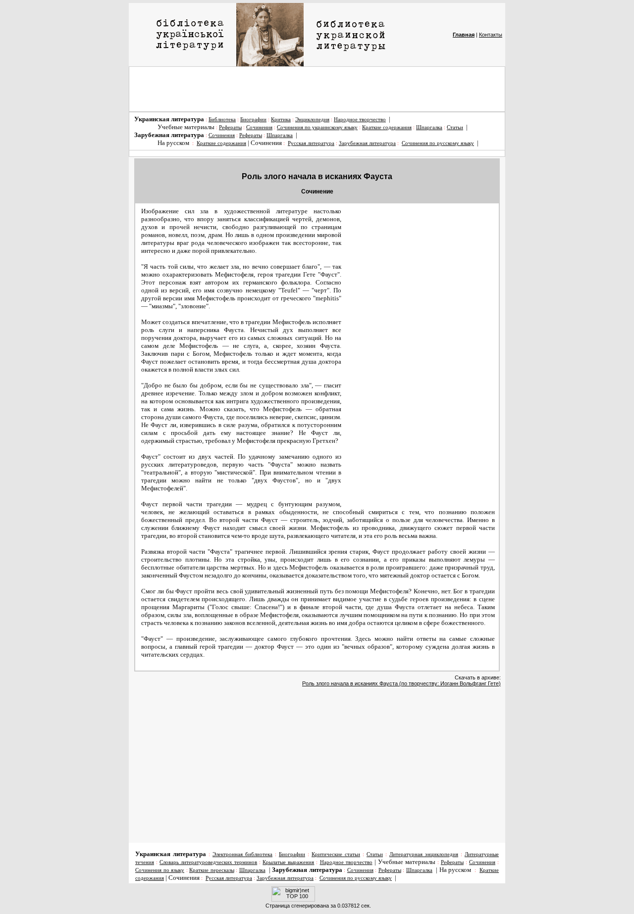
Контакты (490, 35)
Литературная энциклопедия (423, 854)
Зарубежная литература (367, 143)
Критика (281, 119)
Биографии (253, 119)
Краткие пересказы (211, 870)
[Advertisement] (317, 89)
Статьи (455, 127)
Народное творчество (360, 119)
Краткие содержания (387, 127)
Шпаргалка (429, 127)
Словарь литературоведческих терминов (208, 862)
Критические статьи (336, 854)
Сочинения (259, 127)
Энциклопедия (312, 119)
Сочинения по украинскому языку (317, 127)
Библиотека (222, 119)
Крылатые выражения (288, 862)
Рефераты (230, 127)
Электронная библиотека (242, 854)
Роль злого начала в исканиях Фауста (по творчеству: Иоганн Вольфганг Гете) (401, 683)
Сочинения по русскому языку (438, 143)
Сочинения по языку (159, 870)
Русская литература (311, 143)
